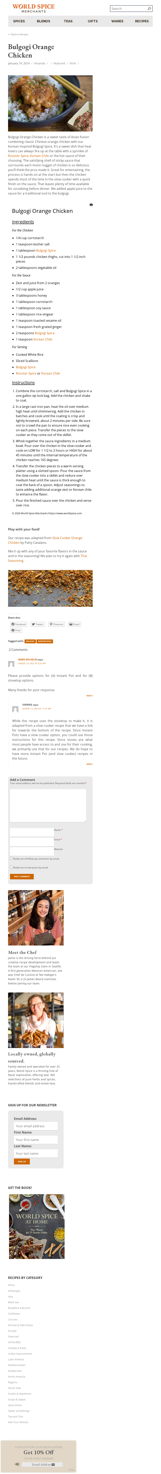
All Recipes (14, 1291)
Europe (12, 1331)
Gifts (93, 21)
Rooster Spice (18, 156)
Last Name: (23, 1146)
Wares (117, 21)
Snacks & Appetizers (19, 1393)
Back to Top (11, 1457)
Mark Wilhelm (27, 659)
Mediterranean (17, 1365)
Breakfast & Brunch (19, 1308)
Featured (59, 63)
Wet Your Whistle (18, 1422)
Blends (43, 21)
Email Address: (25, 1119)
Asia (10, 1296)
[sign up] (53, 1465)
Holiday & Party (17, 1348)
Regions (12, 1382)
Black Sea (13, 1302)
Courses (12, 1319)
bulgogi (30, 641)
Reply (90, 695)
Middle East (15, 1371)
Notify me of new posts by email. (30, 867)
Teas (68, 21)
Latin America (16, 1359)
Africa (11, 1285)
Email (58, 839)
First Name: (23, 1132)
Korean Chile (39, 156)
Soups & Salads (17, 1399)
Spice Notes (15, 1405)
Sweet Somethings (19, 1411)
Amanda (39, 63)
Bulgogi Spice (46, 250)
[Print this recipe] (91, 208)
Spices (19, 21)
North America (16, 1376)
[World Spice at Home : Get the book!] (36, 1259)
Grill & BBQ (14, 1342)
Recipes (142, 21)
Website (58, 849)
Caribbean (14, 1313)
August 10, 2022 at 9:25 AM (32, 663)
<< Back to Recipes (18, 34)
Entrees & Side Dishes (20, 1325)
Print (73, 63)
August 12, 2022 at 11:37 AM (36, 708)
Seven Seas (14, 1388)
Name (58, 830)
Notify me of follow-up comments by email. (36, 858)
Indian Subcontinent (20, 1353)
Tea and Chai (15, 1416)
